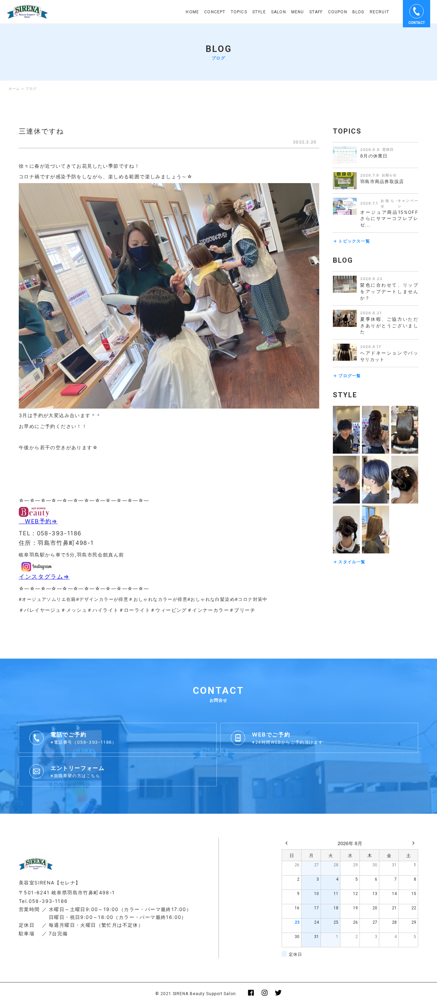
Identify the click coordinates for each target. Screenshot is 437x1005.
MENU (297, 12)
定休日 (388, 149)
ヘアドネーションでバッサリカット (389, 356)
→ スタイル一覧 (349, 561)
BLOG (358, 12)
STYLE (259, 12)
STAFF (316, 12)
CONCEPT (214, 12)
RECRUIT (379, 12)
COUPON (337, 12)
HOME (192, 12)
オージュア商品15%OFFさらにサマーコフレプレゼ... (389, 218)
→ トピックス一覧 (351, 241)
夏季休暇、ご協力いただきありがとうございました (389, 325)
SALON (278, 12)
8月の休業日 (374, 156)
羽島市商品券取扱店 (382, 181)
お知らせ (389, 175)
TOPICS (239, 12)
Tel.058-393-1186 (43, 901)
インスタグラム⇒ (44, 576)
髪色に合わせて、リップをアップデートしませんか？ (389, 291)
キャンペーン (408, 203)
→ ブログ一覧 (347, 375)
